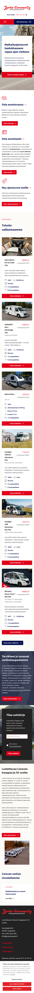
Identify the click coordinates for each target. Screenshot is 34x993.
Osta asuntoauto (11, 138)
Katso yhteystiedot (10, 699)
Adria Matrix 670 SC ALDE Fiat (9, 263)
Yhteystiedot (7, 943)
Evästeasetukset (17, 979)
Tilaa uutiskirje (13, 753)
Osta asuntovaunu (12, 104)
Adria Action (9, 394)
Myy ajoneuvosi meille (15, 187)
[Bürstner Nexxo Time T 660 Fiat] (17, 578)
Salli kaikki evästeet (17, 984)
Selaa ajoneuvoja (10, 835)
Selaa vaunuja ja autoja (15, 75)
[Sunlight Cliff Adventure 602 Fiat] (17, 508)
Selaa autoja (8, 172)
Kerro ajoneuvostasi (11, 204)
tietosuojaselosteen (15, 746)
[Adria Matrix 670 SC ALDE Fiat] (17, 246)
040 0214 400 (11, 934)
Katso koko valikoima (11, 643)
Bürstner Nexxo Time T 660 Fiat (10, 594)
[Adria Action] (17, 381)
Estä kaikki (17, 989)
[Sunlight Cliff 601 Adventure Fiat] (17, 438)
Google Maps (7, 951)
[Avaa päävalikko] (5, 22)
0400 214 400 (16, 15)
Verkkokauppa (7, 947)
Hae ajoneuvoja (22, 22)
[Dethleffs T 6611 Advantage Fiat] (17, 311)
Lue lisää (12, 974)
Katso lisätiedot (15, 296)
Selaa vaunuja (9, 123)
